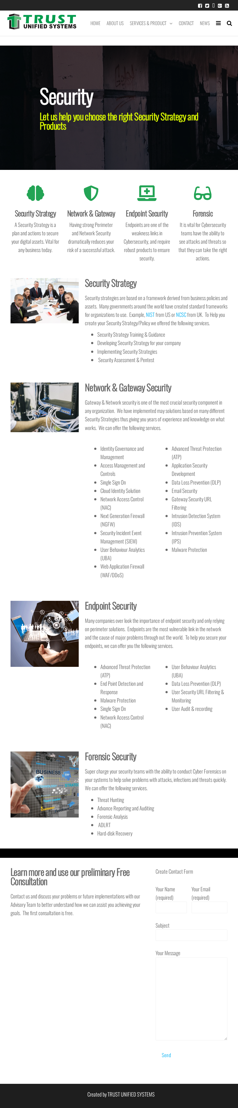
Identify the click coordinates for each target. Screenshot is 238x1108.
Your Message (168, 953)
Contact (186, 23)
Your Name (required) (165, 893)
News (205, 23)
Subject (163, 925)
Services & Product (148, 23)
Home (95, 23)
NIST (150, 314)
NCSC (181, 314)
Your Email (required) (201, 893)
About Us (115, 23)
